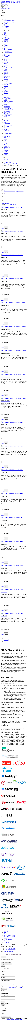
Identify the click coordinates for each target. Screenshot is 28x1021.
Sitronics (6, 86)
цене (11, 204)
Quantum (6, 128)
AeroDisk (6, 130)
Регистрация (17, 2)
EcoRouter (6, 51)
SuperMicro (7, 136)
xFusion (6, 93)
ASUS (5, 140)
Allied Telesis (7, 123)
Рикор (5, 116)
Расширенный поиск (9, 20)
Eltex (5, 132)
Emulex (6, 151)
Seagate (6, 141)
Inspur (5, 63)
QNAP (5, 144)
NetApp (6, 72)
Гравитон (6, 102)
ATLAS (6, 40)
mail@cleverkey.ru (5, 8)
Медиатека (6, 26)
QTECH (6, 79)
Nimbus (6, 73)
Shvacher (6, 84)
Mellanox (6, 153)
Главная (6, 931)
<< (4, 193)
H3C (5, 58)
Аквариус (6, 97)
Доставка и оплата (9, 25)
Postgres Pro (7, 76)
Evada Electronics (8, 52)
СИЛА (5, 119)
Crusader (6, 45)
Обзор (2, 228)
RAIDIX (6, 80)
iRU (5, 66)
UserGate (6, 88)
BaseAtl (6, 41)
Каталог (6, 19)
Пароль (3, 998)
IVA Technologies (8, 67)
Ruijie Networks (8, 83)
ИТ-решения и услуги (9, 22)
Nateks (5, 129)
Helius (5, 59)
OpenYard (6, 74)
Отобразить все (5, 203)
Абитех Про (7, 95)
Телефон (3, 977)
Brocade (6, 150)
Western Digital (7, 147)
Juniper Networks (8, 125)
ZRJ (5, 94)
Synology (6, 146)
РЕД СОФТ (7, 115)
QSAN (5, 77)
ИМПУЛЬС (7, 107)
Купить (6, 228)
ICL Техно (6, 61)
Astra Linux (7, 38)
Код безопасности (8, 109)
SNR (5, 87)
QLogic (6, 148)
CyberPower (7, 47)
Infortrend (6, 126)
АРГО (5, 100)
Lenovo (6, 35)
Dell (5, 34)
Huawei (6, 121)
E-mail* (3, 974)
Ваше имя (3, 971)
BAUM (6, 42)
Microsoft (6, 143)
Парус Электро (8, 114)
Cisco (5, 44)
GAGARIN (7, 55)
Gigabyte (6, 56)
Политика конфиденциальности (13, 954)
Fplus (5, 54)
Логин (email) (4, 995)
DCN (5, 48)
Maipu (5, 69)
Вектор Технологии (9, 101)
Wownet (6, 91)
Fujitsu (5, 37)
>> (4, 200)
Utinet (5, 90)
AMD (5, 139)
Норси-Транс (7, 112)
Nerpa (5, 70)
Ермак (5, 105)
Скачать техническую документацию (13, 191)
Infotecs (6, 62)
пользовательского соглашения (14, 987)
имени (14, 204)
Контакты (6, 27)
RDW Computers (8, 81)
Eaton (5, 134)
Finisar (5, 154)
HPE (5, 33)
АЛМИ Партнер (8, 98)
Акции (5, 23)
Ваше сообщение (5, 980)
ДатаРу (6, 104)
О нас (5, 18)
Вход (13, 2)
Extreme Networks (8, 133)
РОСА (5, 118)
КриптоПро (7, 111)
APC (5, 122)
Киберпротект (7, 108)
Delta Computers (8, 49)
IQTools (6, 65)
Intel (5, 137)
